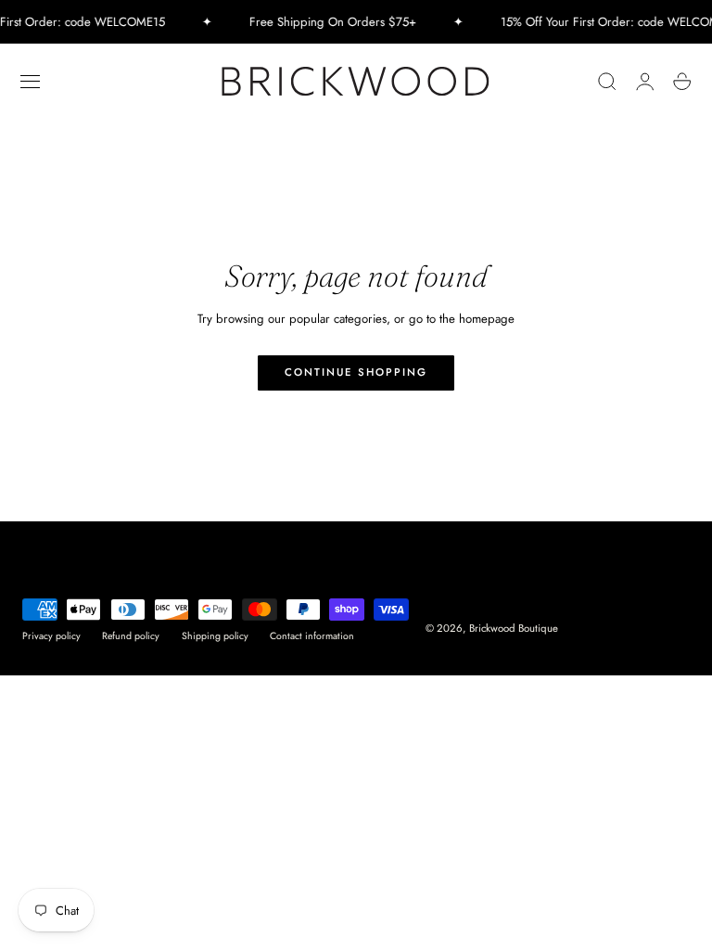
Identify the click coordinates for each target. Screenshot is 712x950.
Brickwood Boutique (513, 628)
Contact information (312, 636)
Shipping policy (215, 636)
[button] (30, 81)
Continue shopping (356, 372)
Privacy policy (51, 636)
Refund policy (130, 636)
